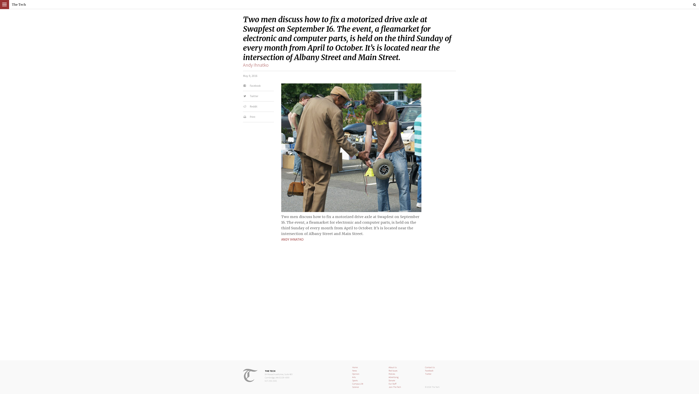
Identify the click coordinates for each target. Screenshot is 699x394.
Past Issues (393, 370)
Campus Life (357, 383)
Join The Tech (395, 387)
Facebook (429, 370)
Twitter (428, 374)
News (354, 370)
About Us (393, 367)
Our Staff (392, 383)
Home (355, 367)
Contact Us (430, 367)
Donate (392, 380)
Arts (354, 377)
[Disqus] (349, 291)
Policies (392, 374)
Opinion (355, 374)
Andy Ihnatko (255, 65)
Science (355, 387)
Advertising (393, 377)
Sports (355, 380)
